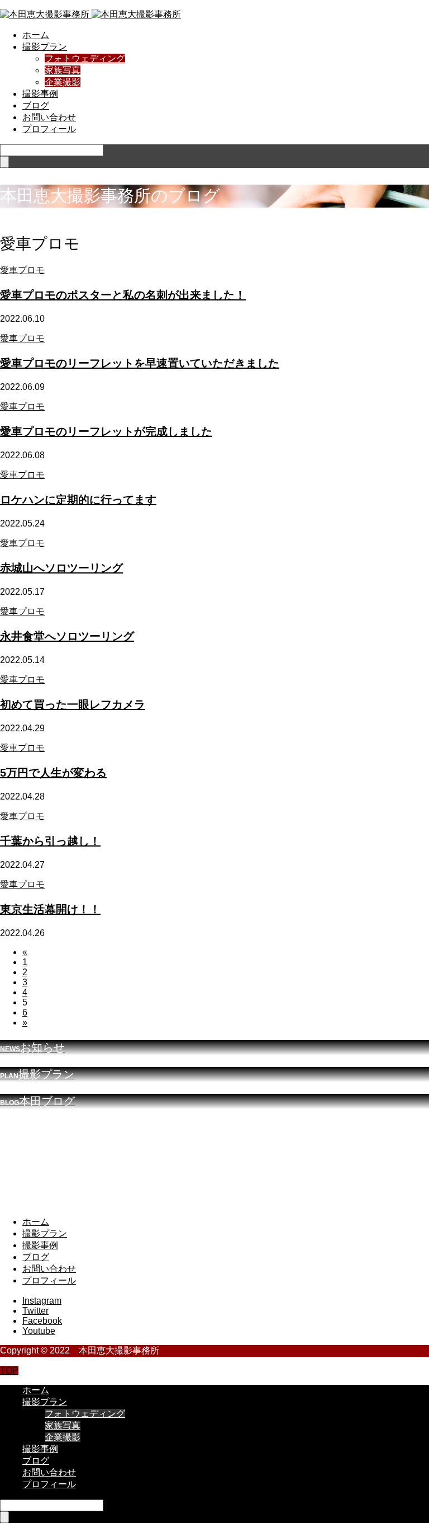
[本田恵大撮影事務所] (90, 14)
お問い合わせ (49, 117)
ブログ (35, 105)
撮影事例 (40, 93)
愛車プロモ (22, 270)
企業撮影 (62, 82)
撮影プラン (44, 46)
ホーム (35, 35)
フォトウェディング (85, 58)
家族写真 (62, 70)
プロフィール (49, 129)
